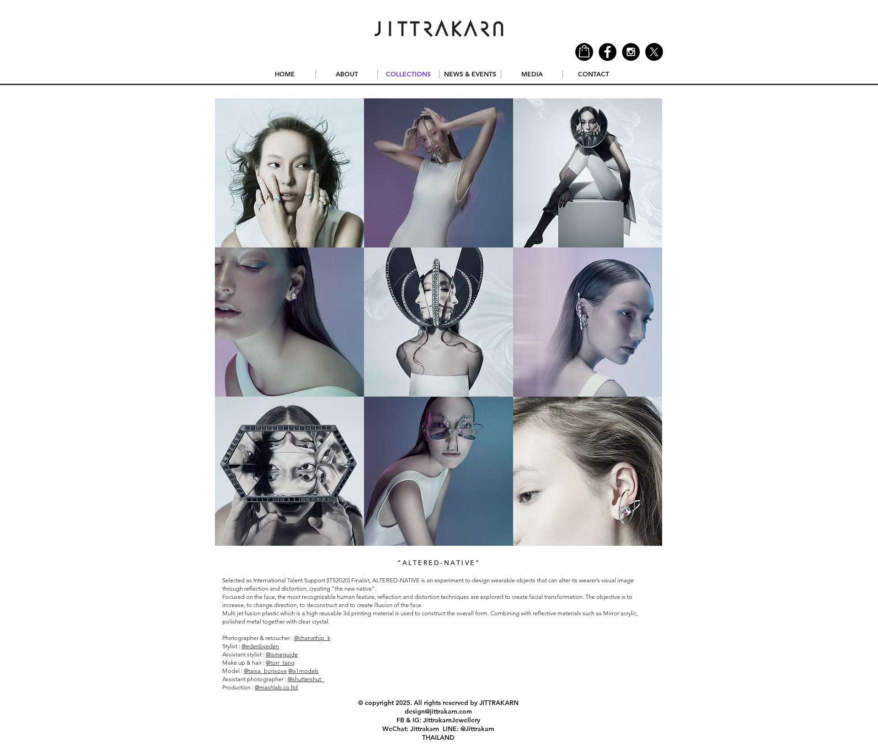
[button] (289, 172)
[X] (654, 52)
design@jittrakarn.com (438, 711)
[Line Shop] (584, 52)
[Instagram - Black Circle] (631, 52)
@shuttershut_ (306, 679)
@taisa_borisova (265, 670)
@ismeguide (282, 654)
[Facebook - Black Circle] (607, 52)
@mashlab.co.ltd (276, 687)
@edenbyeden (260, 646)
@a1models (303, 670)
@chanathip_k (312, 638)
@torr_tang (280, 662)
